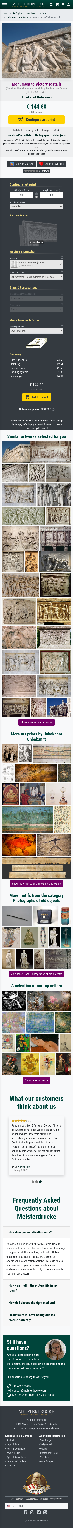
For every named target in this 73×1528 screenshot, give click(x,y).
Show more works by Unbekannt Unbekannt (36, 883)
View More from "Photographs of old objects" (36, 974)
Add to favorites (53, 163)
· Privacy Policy (12, 1452)
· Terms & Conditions (15, 1448)
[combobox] (36, 206)
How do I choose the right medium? (32, 1303)
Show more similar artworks (36, 722)
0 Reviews (43, 171)
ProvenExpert (23, 1166)
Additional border (17, 202)
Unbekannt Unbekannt (18, 17)
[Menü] (4, 4)
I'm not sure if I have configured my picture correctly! (32, 1317)
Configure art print (39, 119)
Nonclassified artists (36, 13)
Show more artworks (36, 1080)
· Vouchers (44, 1457)
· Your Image (45, 1440)
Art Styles (17, 13)
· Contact (9, 1440)
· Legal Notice (12, 1444)
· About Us (10, 1465)
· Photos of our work (48, 1452)
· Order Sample (46, 1461)
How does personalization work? (30, 1232)
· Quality (43, 1448)
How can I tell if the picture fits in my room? (33, 1288)
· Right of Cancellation (16, 1457)
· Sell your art (45, 1444)
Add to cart (38, 397)
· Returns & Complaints (16, 1461)
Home (6, 13)
